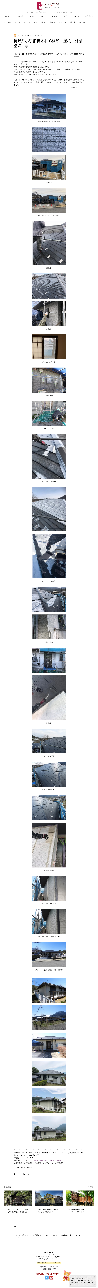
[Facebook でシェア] (14, 1174)
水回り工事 (62, 22)
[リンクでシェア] (28, 1174)
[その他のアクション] (83, 35)
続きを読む (82, 22)
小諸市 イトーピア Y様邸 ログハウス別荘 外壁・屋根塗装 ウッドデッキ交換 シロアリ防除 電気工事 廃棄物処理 (17, 1210)
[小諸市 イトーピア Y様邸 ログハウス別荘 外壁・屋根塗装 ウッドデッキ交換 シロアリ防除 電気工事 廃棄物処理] (18, 1198)
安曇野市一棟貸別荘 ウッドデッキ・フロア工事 (80, 1210)
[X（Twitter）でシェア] (19, 1174)
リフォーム (27, 22)
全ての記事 (7, 22)
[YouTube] (51, 1277)
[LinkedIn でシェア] (24, 1174)
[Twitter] (47, 1277)
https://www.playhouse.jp (51, 1259)
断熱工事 (52, 22)
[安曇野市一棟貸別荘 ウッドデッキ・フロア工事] (80, 1198)
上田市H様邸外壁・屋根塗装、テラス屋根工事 (48, 1210)
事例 (35, 22)
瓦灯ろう (43, 22)
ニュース (17, 22)
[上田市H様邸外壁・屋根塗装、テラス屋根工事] (49, 1198)
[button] (91, 22)
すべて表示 (90, 1187)
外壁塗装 (72, 22)
